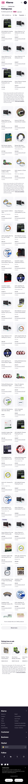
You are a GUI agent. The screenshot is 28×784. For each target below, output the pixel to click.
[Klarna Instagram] (24, 756)
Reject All (9, 780)
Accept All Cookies (18, 780)
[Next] (24, 653)
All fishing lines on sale (6, 643)
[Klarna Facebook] (4, 756)
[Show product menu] (25, 9)
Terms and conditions (19, 101)
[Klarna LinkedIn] (11, 756)
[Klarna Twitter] (17, 756)
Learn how (19, 11)
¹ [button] (6, 38)
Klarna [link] (2, 6)
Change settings (14, 776)
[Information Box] (10, 15)
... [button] (6, 6)
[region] (14, 774)
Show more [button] (14, 628)
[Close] (25, 767)
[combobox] (22, 15)
